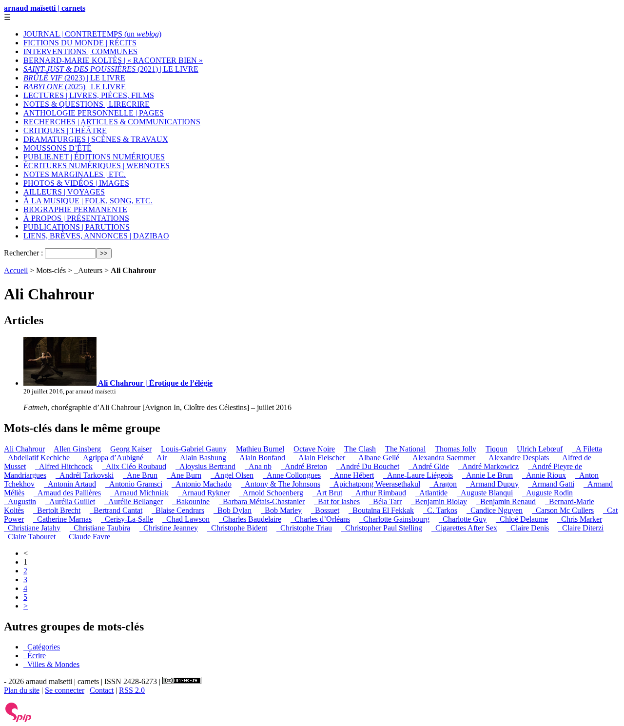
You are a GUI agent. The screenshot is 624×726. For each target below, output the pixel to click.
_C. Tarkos (440, 510)
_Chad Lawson (186, 519)
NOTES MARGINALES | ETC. (74, 174)
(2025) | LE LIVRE (74, 86)
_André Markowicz (488, 466)
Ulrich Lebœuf (540, 449)
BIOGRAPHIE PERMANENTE (75, 209)
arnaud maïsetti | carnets (44, 8)
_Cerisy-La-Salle (127, 519)
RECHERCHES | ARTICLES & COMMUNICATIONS (111, 122)
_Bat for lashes (337, 501)
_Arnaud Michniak (139, 493)
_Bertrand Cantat (116, 510)
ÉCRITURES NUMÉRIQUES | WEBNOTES (96, 165)
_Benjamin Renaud (506, 501)
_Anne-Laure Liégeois (418, 475)
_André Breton (304, 466)
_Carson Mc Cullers (563, 510)
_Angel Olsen (232, 475)
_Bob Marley (281, 510)
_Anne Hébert (352, 475)
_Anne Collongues (292, 475)
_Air (160, 457)
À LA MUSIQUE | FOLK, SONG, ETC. (88, 200)
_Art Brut (327, 493)
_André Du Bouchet (367, 466)
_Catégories (41, 647)
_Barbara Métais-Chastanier (262, 501)
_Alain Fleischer (319, 457)
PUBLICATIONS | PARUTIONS (76, 227)
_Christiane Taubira (100, 528)
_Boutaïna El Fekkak (381, 510)
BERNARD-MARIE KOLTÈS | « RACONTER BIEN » (113, 60)
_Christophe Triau (304, 528)
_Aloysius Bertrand (205, 466)
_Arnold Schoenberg (271, 493)
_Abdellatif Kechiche (37, 457)
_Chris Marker (579, 519)
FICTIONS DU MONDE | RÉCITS (79, 43)
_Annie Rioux (544, 475)
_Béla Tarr (385, 501)
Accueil (16, 270)
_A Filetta (587, 449)
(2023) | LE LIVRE (74, 78)
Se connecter (64, 690)
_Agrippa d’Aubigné (111, 457)
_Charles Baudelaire (250, 519)
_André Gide (429, 466)
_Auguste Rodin (547, 493)
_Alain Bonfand (260, 457)
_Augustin (20, 501)
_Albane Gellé (376, 457)
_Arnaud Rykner (204, 493)
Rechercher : (23, 253)
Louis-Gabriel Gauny (194, 449)
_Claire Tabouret (30, 536)
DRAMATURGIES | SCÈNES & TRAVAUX (95, 139)
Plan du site (21, 690)
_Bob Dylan (233, 510)
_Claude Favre (87, 536)
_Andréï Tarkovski (85, 475)
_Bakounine (191, 501)
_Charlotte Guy (463, 519)
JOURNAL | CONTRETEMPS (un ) (92, 34)
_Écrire (34, 655)
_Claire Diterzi (581, 528)
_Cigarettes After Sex (464, 528)
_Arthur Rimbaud (378, 493)
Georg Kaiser (131, 449)
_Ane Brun (140, 475)
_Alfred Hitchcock (64, 466)
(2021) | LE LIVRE (110, 69)
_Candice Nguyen (495, 510)
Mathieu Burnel (260, 449)
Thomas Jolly (455, 449)
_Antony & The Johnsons (280, 484)
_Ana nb (258, 466)
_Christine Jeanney (168, 528)
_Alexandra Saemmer (442, 457)
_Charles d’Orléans (320, 519)
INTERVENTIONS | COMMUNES (80, 51)
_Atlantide (431, 493)
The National (405, 449)
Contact (102, 690)
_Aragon (443, 484)
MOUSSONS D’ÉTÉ (57, 148)
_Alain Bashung (201, 457)
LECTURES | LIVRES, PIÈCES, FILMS (88, 95)
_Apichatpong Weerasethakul (375, 484)
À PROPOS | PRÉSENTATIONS (76, 218)
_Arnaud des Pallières (67, 493)
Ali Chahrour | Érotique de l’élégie (155, 383)
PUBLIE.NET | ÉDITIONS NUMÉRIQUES (94, 157)
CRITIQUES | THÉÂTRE (65, 130)
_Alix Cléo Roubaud (134, 466)
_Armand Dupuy (492, 484)
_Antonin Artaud (70, 484)
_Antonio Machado (202, 484)
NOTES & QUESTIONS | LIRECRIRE (86, 104)
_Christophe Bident (237, 528)
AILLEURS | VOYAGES (64, 192)
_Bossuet (325, 510)
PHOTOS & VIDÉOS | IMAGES (76, 183)
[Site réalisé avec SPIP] (18, 720)
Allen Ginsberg (77, 449)
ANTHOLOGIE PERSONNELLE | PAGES (93, 113)
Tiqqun (496, 449)
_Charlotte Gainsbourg (394, 519)
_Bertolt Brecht (56, 510)
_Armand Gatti (551, 484)
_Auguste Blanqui (485, 493)
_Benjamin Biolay (439, 501)
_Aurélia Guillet (70, 501)
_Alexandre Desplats (517, 457)
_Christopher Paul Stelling (381, 528)
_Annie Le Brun (487, 475)
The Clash (360, 449)
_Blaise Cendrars (178, 510)
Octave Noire (314, 449)
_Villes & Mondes (51, 664)
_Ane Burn (184, 475)
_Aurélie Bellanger (133, 501)
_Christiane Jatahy (32, 528)
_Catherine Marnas (62, 519)
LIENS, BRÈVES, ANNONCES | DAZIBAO (96, 236)
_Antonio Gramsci (133, 484)
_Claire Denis (528, 528)
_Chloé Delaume (522, 519)
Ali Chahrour (24, 449)
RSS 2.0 (132, 690)
